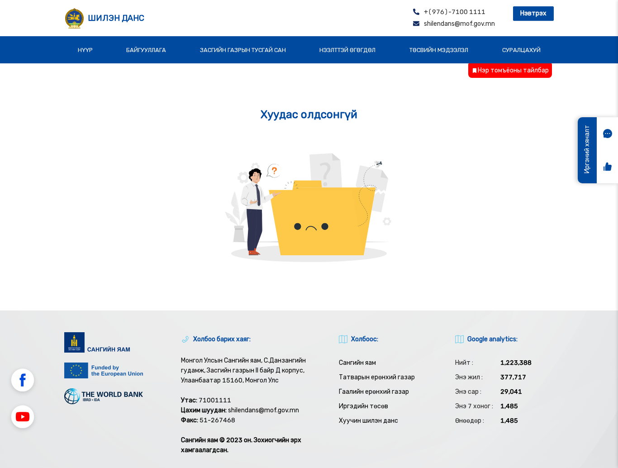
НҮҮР (85, 50)
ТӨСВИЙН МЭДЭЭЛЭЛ (438, 50)
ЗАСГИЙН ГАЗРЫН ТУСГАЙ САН (243, 50)
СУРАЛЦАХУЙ (521, 50)
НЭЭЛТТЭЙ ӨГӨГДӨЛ (347, 50)
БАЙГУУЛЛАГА (146, 50)
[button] (23, 381)
